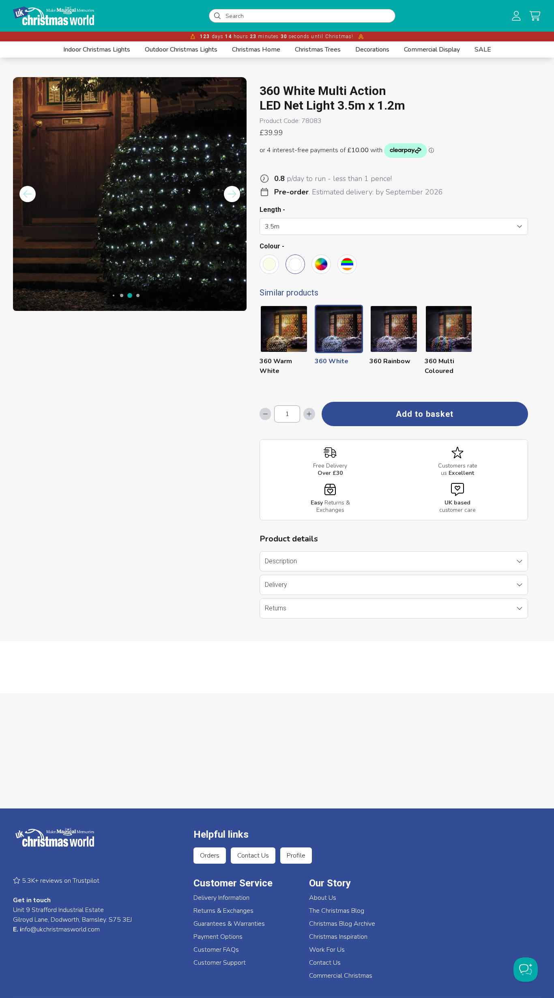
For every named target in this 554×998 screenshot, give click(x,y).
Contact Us (253, 855)
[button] (535, 15)
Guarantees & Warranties (229, 923)
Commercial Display (432, 49)
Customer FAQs (216, 949)
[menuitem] (97, 49)
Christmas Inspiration (338, 936)
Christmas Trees (318, 49)
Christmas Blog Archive (342, 923)
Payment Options (218, 936)
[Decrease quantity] (265, 414)
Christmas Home (256, 49)
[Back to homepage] (53, 15)
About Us (322, 897)
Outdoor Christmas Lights (181, 49)
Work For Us (327, 949)
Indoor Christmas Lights (96, 49)
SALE (483, 49)
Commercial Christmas (340, 975)
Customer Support (219, 962)
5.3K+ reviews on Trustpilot (59, 880)
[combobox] (308, 15)
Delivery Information (221, 897)
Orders (209, 855)
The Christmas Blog (336, 910)
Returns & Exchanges (223, 910)
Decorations (372, 49)
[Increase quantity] (309, 414)
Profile (296, 855)
